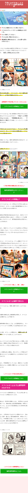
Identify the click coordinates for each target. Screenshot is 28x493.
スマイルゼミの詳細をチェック (14, 290)
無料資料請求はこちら (14, 471)
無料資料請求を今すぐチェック (14, 191)
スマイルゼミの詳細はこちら (14, 106)
